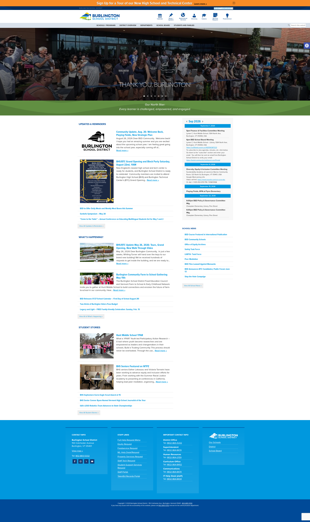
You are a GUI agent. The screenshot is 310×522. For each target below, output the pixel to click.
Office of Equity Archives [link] (195, 244)
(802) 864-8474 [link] (174, 450)
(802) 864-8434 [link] (174, 479)
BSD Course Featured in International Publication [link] (206, 234)
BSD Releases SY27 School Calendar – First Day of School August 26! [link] (109, 298)
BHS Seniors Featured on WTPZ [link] (132, 366)
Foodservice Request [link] (127, 448)
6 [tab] (162, 96)
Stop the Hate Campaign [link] (195, 276)
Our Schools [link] (215, 442)
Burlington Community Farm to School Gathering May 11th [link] (141, 276)
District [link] (212, 446)
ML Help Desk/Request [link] (128, 452)
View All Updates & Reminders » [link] (91, 226)
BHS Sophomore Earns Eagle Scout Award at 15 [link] (100, 395)
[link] (307, 45)
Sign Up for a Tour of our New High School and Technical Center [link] (144, 3)
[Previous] (187, 122)
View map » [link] (77, 451)
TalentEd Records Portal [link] (129, 476)
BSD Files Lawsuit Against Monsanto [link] (200, 264)
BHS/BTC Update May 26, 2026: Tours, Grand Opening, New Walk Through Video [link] (140, 246)
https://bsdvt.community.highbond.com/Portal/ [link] (203, 160)
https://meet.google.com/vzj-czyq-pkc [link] (211, 180)
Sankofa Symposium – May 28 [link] (93, 214)
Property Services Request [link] (130, 456)
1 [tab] (144, 96)
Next (306, 64)
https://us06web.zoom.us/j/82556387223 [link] (201, 147)
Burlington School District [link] (90, 8)
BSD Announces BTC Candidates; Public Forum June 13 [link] (207, 270)
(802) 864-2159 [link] (174, 457)
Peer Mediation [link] (191, 259)
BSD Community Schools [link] (195, 239)
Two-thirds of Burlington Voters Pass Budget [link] (99, 304)
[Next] (203, 122)
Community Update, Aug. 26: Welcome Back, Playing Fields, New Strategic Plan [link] (139, 133)
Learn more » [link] (200, 3)
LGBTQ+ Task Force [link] (193, 254)
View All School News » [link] (193, 286)
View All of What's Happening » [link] (91, 316)
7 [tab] (166, 96)
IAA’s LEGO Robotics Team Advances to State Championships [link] (106, 405)
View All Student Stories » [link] (88, 413)
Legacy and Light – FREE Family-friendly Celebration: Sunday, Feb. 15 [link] (110, 309)
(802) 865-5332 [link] (174, 443)
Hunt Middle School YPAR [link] (129, 335)
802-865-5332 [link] (83, 456)
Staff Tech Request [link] (126, 460)
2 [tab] (147, 96)
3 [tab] (151, 96)
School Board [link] (215, 450)
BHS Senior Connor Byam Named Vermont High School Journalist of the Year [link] (113, 400)
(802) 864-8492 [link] (174, 464)
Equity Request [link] (125, 444)
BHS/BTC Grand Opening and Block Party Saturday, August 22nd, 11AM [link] (143, 163)
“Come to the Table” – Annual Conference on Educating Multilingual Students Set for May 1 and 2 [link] (121, 219)
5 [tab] (158, 96)
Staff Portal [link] (123, 472)
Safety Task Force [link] (192, 249)
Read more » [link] (122, 150)
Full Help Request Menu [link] (129, 440)
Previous (3, 64)
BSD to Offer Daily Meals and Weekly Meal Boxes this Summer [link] (106, 208)
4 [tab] (155, 96)
